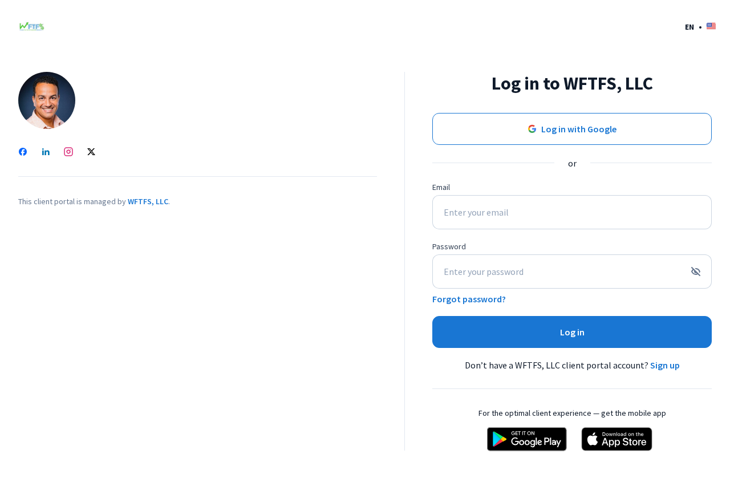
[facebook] (22, 153)
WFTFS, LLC (148, 201)
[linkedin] (45, 153)
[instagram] (68, 153)
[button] (700, 27)
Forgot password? (469, 299)
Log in (572, 332)
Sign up (665, 365)
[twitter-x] (91, 153)
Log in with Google (579, 129)
